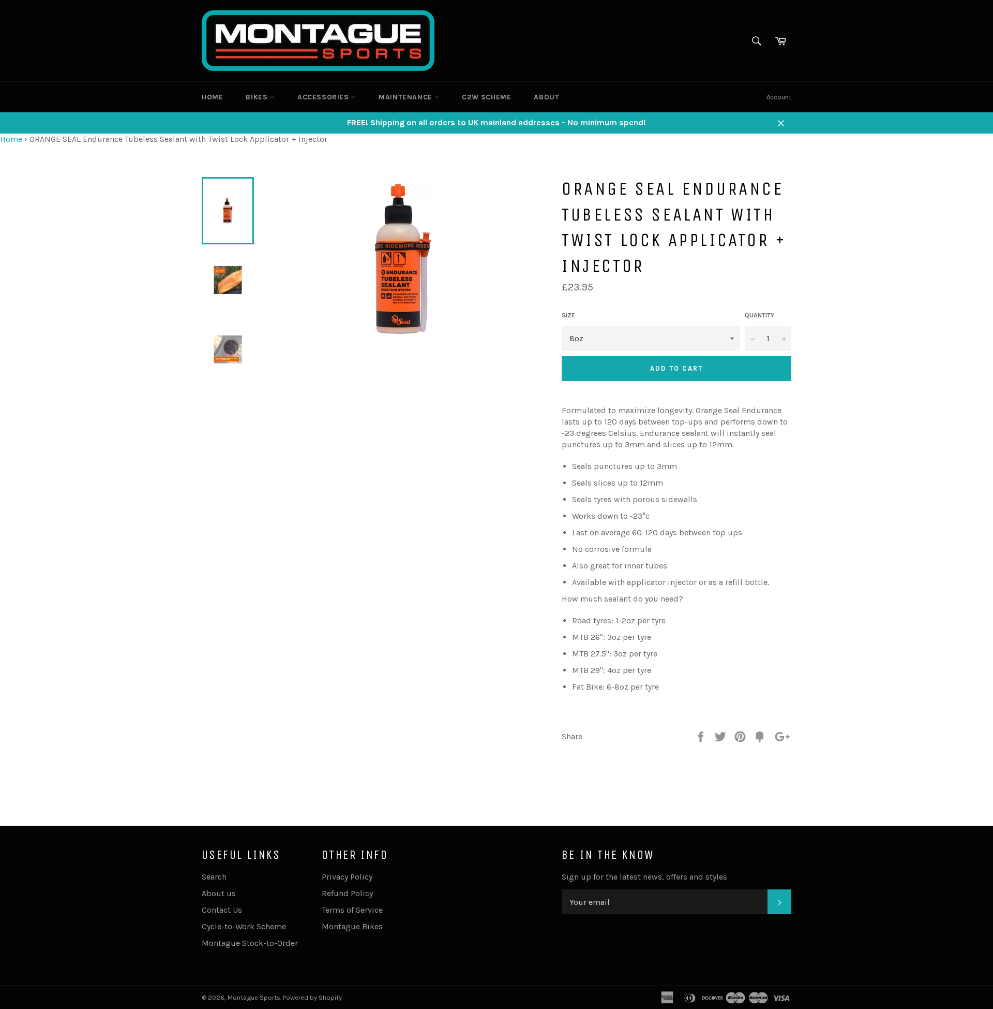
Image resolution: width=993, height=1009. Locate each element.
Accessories (324, 97)
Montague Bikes (352, 926)
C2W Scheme (486, 97)
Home (212, 97)
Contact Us (222, 910)
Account (778, 97)
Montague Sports (254, 997)
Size (568, 315)
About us (219, 893)
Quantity (759, 315)
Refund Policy (347, 893)
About (546, 97)
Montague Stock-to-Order (250, 943)
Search (214, 877)
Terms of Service (352, 910)
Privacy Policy (347, 877)
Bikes (258, 97)
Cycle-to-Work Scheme (244, 926)
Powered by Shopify (312, 997)
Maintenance (406, 97)
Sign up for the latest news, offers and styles (644, 877)
